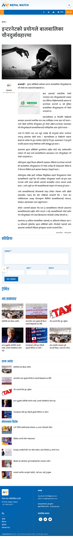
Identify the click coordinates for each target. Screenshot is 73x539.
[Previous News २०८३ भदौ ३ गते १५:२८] (4, 269)
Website (51, 268)
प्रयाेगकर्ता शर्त (6, 527)
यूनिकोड (4, 524)
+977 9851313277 (7, 504)
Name (6, 268)
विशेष (61, 12)
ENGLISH (69, 12)
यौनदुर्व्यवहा (68, 233)
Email (29, 268)
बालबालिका (60, 233)
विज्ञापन (4, 522)
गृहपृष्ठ (3, 519)
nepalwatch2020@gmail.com (47, 496)
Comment (7, 251)
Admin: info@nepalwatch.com (47, 498)
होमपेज (4, 22)
